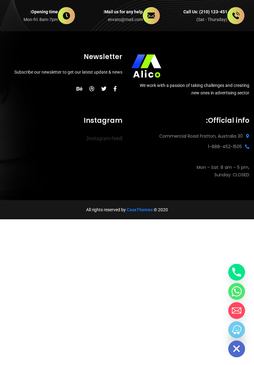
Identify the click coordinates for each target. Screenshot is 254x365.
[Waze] (236, 329)
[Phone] (236, 272)
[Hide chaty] (236, 349)
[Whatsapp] (236, 291)
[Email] (236, 310)
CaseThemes (140, 209)
